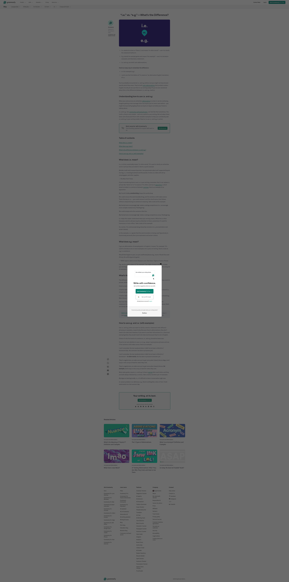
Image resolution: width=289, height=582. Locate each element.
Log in (150, 301)
